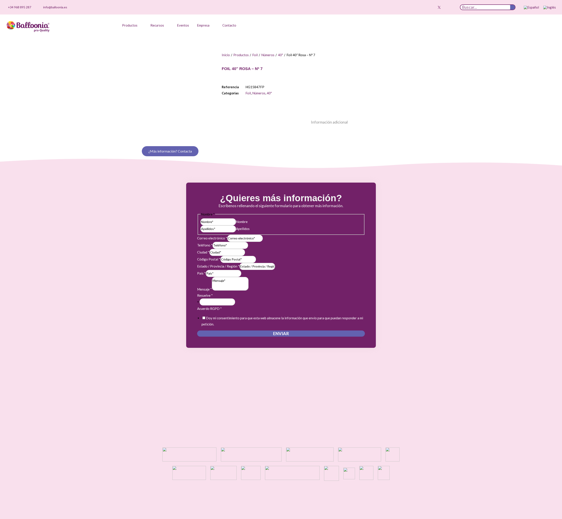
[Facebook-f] (446, 7)
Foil (255, 55)
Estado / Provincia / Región (218, 266)
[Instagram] (425, 7)
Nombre (242, 222)
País (201, 273)
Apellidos (243, 229)
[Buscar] (512, 7)
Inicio (226, 55)
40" (280, 55)
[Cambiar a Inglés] (549, 7)
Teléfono (205, 245)
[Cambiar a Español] (531, 7)
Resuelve (205, 295)
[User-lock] (453, 7)
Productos (241, 55)
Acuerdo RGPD (209, 309)
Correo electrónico (212, 238)
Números (267, 55)
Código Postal (208, 259)
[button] (132, 25)
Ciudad (203, 252)
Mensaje (204, 289)
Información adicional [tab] (329, 122)
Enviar (281, 333)
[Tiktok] (419, 7)
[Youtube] (432, 7)
